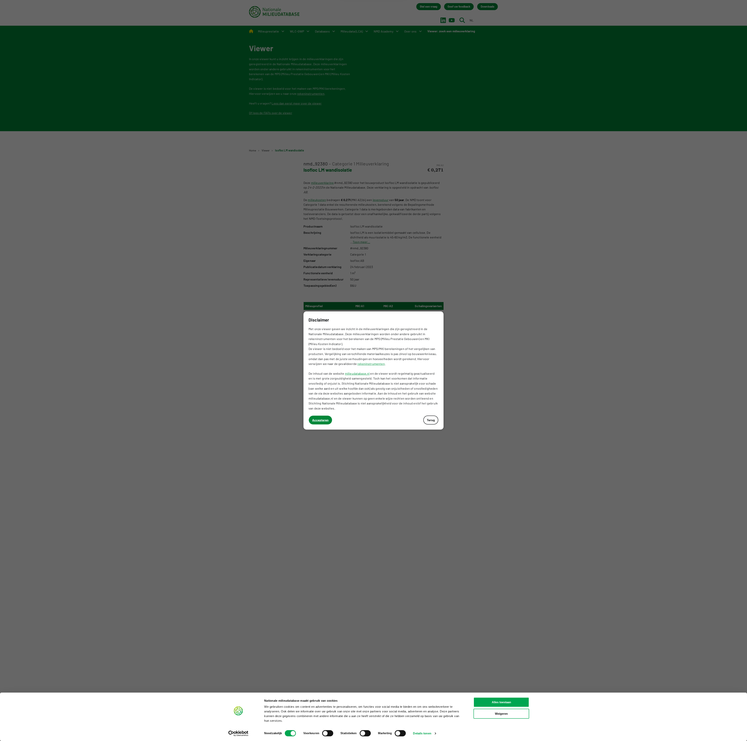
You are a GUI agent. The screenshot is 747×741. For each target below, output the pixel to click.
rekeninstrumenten (371, 364)
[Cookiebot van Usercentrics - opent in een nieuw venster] (238, 733)
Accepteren (320, 420)
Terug (431, 420)
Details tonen (422, 733)
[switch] (327, 733)
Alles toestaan (501, 702)
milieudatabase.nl (357, 373)
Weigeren (501, 713)
